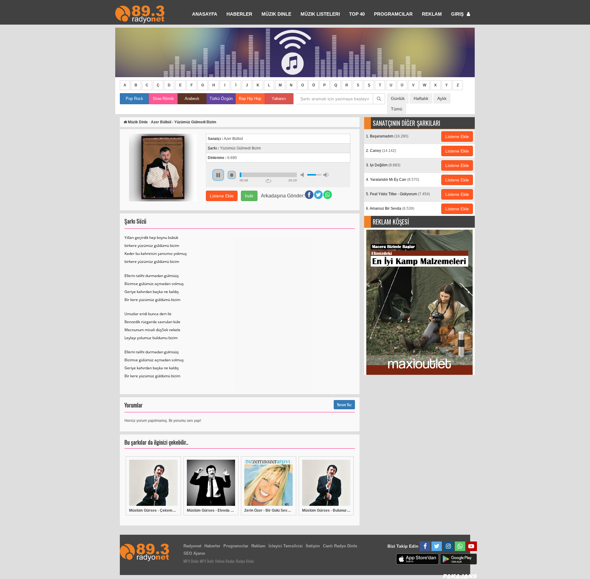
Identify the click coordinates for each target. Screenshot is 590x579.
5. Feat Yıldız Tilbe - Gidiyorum (398, 194)
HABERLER (239, 14)
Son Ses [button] (326, 175)
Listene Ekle (222, 195)
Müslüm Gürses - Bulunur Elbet (326, 510)
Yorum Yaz (344, 404)
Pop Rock (134, 98)
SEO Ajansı (194, 553)
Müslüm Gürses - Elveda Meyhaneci (211, 510)
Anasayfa (204, 14)
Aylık (441, 98)
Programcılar (393, 14)
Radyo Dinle (245, 561)
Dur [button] (231, 175)
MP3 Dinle (191, 561)
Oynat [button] (218, 175)
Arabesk (192, 98)
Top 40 (357, 14)
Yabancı (279, 98)
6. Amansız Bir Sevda (390, 208)
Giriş (458, 14)
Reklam (432, 14)
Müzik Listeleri (320, 14)
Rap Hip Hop (250, 98)
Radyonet (192, 546)
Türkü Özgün (221, 98)
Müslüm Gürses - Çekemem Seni (153, 510)
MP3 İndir (207, 561)
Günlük (398, 98)
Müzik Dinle (276, 14)
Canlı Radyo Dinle (340, 546)
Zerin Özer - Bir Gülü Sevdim (268, 510)
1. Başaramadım (387, 136)
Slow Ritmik (163, 98)
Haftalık (421, 98)
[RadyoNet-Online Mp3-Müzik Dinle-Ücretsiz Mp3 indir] (139, 14)
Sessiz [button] (303, 175)
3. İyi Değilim (383, 165)
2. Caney (381, 151)
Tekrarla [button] (268, 181)
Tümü (396, 108)
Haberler (212, 546)
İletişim (313, 546)
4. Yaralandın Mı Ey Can (392, 179)
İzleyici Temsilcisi (286, 546)
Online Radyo (225, 561)
